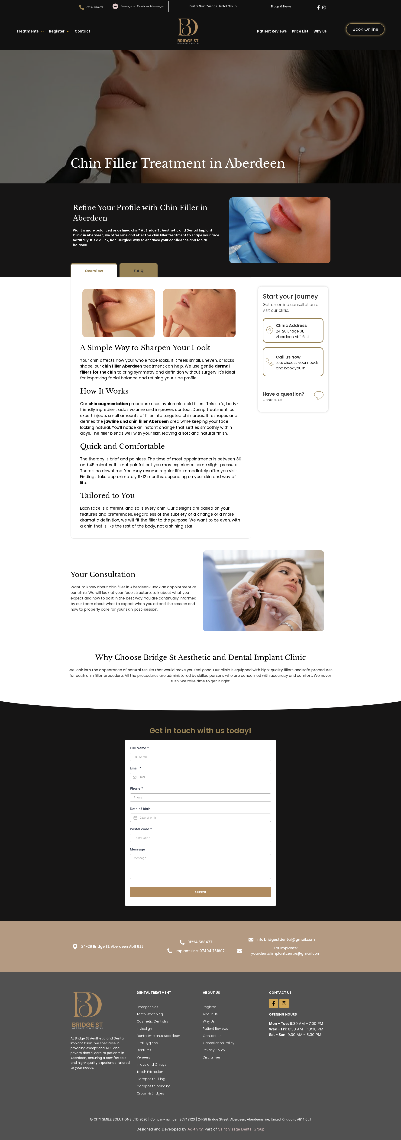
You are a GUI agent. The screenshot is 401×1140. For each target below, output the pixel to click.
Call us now (288, 357)
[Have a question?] (318, 396)
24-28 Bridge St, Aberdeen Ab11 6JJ (292, 334)
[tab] (94, 270)
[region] (200, 1126)
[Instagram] (324, 7)
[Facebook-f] (319, 7)
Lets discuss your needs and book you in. (297, 365)
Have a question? (283, 394)
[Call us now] (270, 362)
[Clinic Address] (270, 330)
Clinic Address (291, 325)
